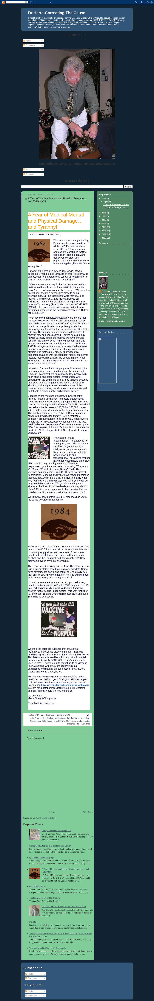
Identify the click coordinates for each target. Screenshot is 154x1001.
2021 (104, 198)
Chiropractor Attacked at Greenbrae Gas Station (50, 846)
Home (52, 812)
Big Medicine (59, 718)
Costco (33, 721)
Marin (68, 721)
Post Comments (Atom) (45, 818)
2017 (104, 216)
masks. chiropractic (80, 721)
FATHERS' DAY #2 (37, 886)
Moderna (71, 724)
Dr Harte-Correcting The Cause (56, 13)
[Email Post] (87, 715)
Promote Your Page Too (107, 385)
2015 (104, 220)
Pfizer (78, 724)
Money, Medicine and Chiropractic (56, 831)
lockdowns (60, 721)
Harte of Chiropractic (106, 336)
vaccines (86, 724)
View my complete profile (113, 321)
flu (53, 721)
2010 (104, 238)
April (106, 201)
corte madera (83, 718)
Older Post (87, 812)
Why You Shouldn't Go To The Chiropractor (48, 948)
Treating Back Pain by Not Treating (44, 898)
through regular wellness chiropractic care (65, 685)
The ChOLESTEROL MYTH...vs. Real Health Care (64, 907)
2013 (104, 227)
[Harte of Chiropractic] (108, 383)
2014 (104, 223)
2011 (104, 234)
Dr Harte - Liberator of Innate (114, 291)
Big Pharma (71, 718)
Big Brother (48, 718)
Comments (30, 45)
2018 (104, 213)
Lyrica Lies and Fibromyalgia (41, 857)
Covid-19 (41, 721)
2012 (104, 231)
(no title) (32, 922)
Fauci (48, 721)
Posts (28, 41)
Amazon (38, 718)
